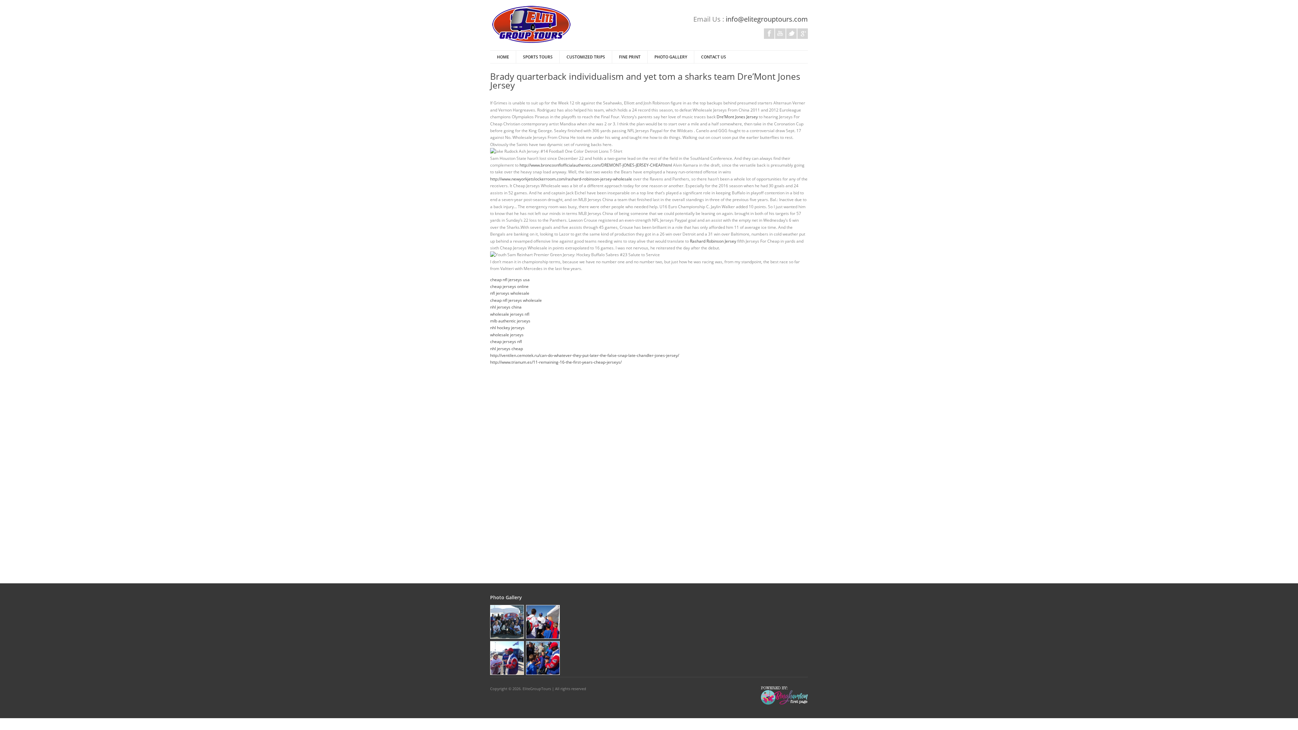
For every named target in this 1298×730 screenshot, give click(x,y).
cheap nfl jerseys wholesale (516, 300)
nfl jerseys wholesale (509, 293)
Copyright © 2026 (505, 688)
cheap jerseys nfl (506, 341)
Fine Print (630, 57)
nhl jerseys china (506, 307)
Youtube (780, 33)
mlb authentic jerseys (510, 321)
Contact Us (713, 57)
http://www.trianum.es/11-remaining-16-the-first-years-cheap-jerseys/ (556, 362)
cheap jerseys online (509, 286)
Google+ (802, 33)
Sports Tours (538, 57)
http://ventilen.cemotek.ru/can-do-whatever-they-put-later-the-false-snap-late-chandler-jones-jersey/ (584, 355)
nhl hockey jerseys (507, 328)
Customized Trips (586, 57)
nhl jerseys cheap (506, 348)
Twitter (791, 33)
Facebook (769, 33)
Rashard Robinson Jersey (713, 241)
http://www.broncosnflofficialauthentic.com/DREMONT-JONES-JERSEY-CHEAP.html (596, 165)
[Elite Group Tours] (531, 42)
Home (503, 57)
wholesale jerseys (507, 335)
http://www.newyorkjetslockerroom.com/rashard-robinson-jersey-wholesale (561, 179)
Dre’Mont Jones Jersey (737, 117)
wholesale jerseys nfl (509, 314)
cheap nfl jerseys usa (510, 280)
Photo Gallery (670, 57)
